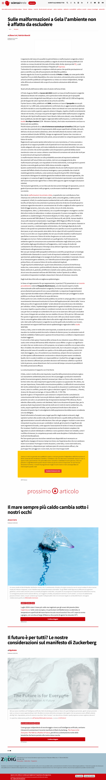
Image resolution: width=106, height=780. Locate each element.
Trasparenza (34, 761)
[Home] (16, 3)
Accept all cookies (89, 776)
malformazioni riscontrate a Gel (39, 195)
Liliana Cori (13, 35)
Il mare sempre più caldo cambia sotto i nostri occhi (48, 509)
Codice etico (27, 761)
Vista (10, 30)
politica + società (81, 9)
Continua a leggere (53, 619)
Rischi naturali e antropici (45, 9)
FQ (75, 64)
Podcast (25, 9)
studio (23, 121)
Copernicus (25, 610)
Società (37, 723)
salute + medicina (57, 9)
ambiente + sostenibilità (69, 9)
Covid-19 (36, 9)
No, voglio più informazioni (18, 778)
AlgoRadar (13, 650)
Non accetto (79, 776)
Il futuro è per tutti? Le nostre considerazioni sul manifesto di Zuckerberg (52, 640)
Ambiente (23, 603)
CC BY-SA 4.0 (62, 718)
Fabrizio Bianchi (24, 35)
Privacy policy (20, 761)
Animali (29, 603)
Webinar (30, 9)
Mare (33, 603)
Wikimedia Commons (31, 598)
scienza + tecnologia (92, 9)
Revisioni (16, 29)
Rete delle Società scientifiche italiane (12, 9)
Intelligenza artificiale (27, 723)
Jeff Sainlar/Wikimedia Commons (42, 718)
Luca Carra (13, 520)
